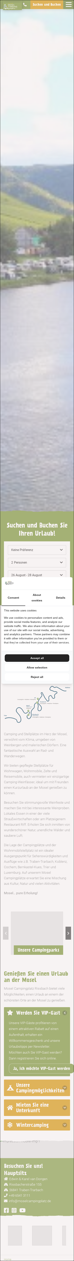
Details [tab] (60, 597)
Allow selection (37, 667)
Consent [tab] (13, 597)
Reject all (37, 677)
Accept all (37, 658)
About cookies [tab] (37, 597)
